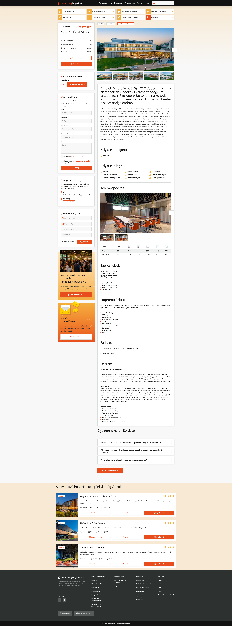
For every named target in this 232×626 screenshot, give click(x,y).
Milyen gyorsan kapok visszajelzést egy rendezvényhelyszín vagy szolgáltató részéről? (131, 451)
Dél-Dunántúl (95, 591)
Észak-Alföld (95, 587)
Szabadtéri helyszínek (158, 11)
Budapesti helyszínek (99, 11)
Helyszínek (111, 24)
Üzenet (63, 142)
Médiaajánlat (140, 591)
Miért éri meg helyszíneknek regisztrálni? (140, 597)
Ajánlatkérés (155, 17)
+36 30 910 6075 (107, 3)
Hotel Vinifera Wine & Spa (126, 24)
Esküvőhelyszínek (68, 11)
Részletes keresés (69, 241)
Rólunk (160, 580)
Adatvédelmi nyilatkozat (166, 595)
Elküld (75, 168)
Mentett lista (131, 3)
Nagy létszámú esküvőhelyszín (96, 605)
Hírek (148, 3)
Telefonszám (65, 134)
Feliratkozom (74, 337)
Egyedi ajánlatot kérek (75, 295)
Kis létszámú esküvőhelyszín (96, 599)
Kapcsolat (119, 3)
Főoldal (101, 24)
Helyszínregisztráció (98, 17)
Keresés (85, 241)
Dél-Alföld (94, 580)
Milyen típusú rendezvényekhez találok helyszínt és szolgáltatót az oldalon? (130, 442)
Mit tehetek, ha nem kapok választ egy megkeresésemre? (123, 460)
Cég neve (64, 117)
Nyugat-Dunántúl (96, 595)
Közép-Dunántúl (96, 584)
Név (62, 109)
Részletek (126, 513)
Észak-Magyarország (98, 576)
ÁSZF (159, 591)
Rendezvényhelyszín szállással (120, 581)
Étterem (116, 586)
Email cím (64, 126)
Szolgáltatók (67, 17)
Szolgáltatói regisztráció (130, 17)
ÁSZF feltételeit (78, 156)
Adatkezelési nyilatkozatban (82, 161)
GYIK (140, 3)
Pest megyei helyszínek (129, 11)
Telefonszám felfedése (77, 84)
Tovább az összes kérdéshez (109, 470)
